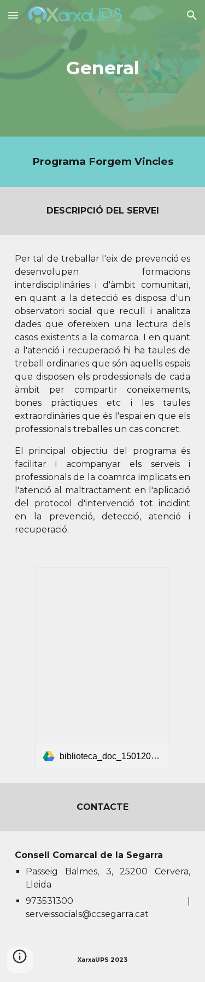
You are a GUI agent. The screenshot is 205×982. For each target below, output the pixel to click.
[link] (102, 668)
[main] (102, 68)
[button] (13, 15)
